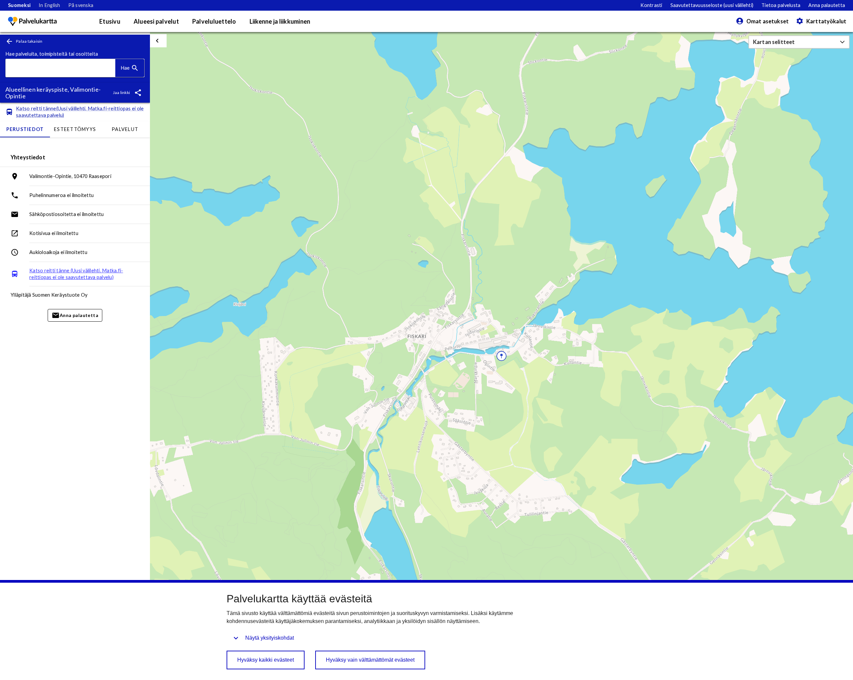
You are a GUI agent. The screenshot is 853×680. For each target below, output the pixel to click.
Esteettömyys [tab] (75, 129)
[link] (19, 5)
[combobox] (60, 68)
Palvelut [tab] (125, 129)
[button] (799, 42)
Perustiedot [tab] (25, 129)
